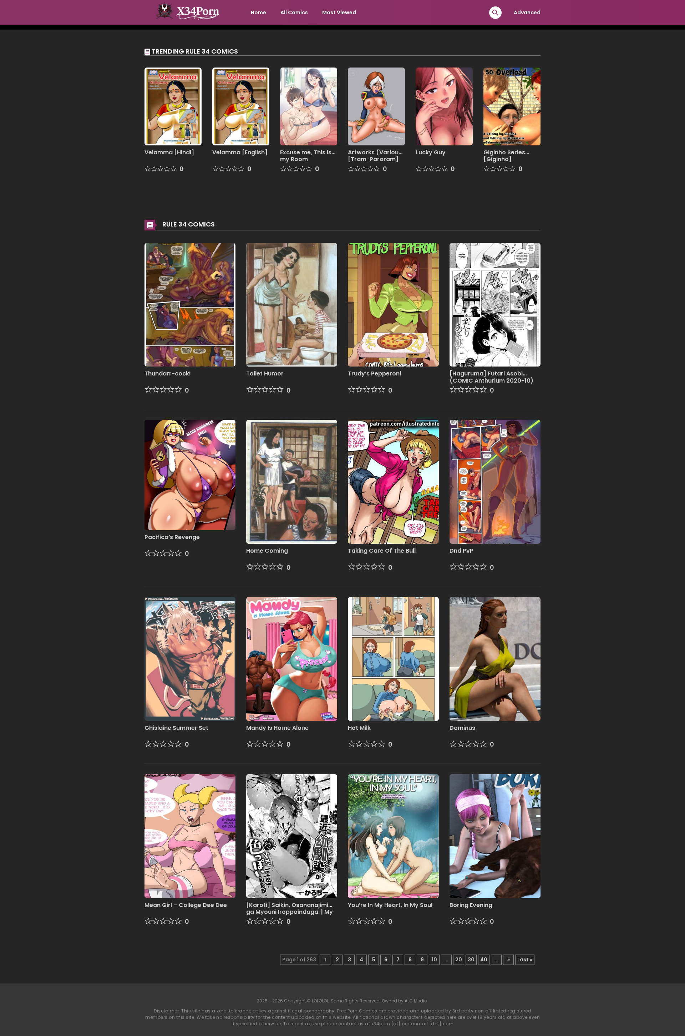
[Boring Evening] (495, 835)
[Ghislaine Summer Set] (189, 658)
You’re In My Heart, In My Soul (390, 905)
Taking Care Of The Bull (382, 551)
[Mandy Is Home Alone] (291, 658)
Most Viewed (339, 12)
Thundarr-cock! (167, 373)
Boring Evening (471, 905)
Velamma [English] (240, 152)
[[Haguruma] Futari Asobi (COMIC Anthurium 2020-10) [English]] (495, 304)
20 (458, 959)
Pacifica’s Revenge (172, 537)
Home (258, 12)
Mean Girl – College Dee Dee (185, 905)
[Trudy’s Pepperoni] (393, 304)
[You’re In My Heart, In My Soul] (393, 835)
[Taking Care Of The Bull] (393, 481)
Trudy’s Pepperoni (374, 373)
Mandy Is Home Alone (277, 728)
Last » (524, 959)
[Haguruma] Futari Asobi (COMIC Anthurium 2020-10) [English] (491, 380)
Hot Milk (359, 728)
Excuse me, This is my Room (305, 155)
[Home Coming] (291, 481)
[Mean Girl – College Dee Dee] (189, 835)
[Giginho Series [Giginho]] (512, 106)
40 (483, 959)
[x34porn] (185, 12)
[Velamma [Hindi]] (173, 106)
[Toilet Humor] (291, 304)
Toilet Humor (265, 373)
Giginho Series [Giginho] (504, 155)
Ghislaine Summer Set (176, 728)
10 (434, 959)
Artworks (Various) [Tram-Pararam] (376, 155)
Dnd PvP (461, 551)
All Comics (294, 12)
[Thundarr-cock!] (189, 304)
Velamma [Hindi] (169, 152)
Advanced (527, 12)
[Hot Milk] (393, 658)
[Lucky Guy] (444, 106)
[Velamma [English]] (240, 106)
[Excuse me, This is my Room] (308, 106)
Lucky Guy (431, 152)
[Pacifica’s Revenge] (189, 474)
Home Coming (267, 551)
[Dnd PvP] (495, 481)
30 (471, 959)
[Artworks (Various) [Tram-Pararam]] (376, 106)
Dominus (462, 728)
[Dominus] (495, 658)
